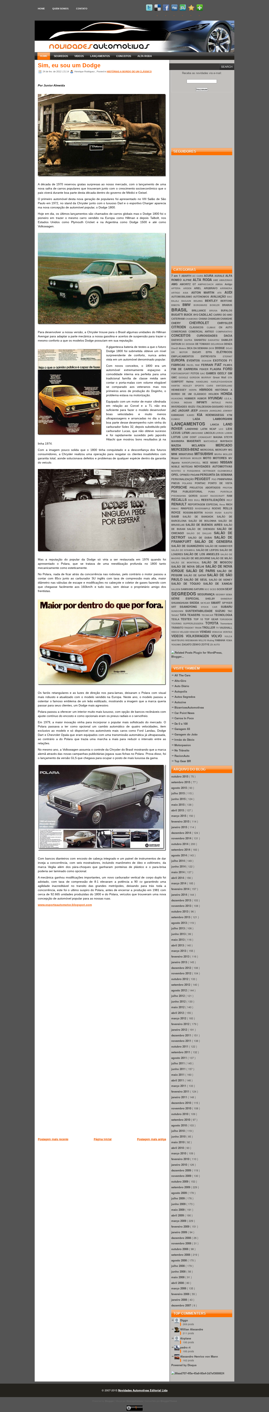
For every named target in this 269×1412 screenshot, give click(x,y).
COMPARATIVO (224, 331)
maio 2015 (178, 805)
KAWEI (192, 415)
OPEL (175, 475)
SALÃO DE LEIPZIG (208, 550)
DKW (212, 348)
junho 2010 (178, 1136)
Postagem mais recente (53, 1139)
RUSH (219, 512)
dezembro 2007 (181, 1305)
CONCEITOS (123, 56)
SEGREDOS (61, 56)
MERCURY (221, 450)
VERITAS (227, 631)
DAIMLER (226, 340)
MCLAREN (204, 445)
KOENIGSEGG (216, 415)
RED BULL (194, 500)
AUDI (228, 292)
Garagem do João (186, 734)
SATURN (199, 589)
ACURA (209, 276)
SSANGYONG (190, 607)
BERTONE (226, 301)
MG (230, 450)
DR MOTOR (181, 352)
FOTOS (195, 373)
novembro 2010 (181, 1108)
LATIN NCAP (209, 429)
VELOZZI (184, 631)
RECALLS (179, 499)
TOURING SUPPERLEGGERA (188, 623)
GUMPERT (178, 381)
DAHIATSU (201, 340)
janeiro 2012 (179, 1030)
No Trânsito (181, 750)
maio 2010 (178, 1142)
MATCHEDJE (212, 441)
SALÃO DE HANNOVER (218, 546)
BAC (229, 296)
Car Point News (184, 713)
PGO (214, 479)
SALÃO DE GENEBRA (213, 541)
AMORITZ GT (189, 284)
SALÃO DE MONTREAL (186, 562)
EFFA (211, 352)
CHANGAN (214, 319)
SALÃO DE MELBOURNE (196, 558)
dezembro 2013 (181, 900)
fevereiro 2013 (180, 956)
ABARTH (186, 276)
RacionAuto (182, 756)
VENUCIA (217, 631)
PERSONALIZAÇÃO (183, 479)
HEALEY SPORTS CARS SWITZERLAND (207, 385)
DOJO (229, 348)
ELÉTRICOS (224, 352)
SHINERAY (226, 598)
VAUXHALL (225, 627)
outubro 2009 (180, 1181)
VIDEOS (79, 56)
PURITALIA (226, 491)
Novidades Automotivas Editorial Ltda (142, 1390)
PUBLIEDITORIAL (195, 491)
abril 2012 (178, 1013)
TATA (183, 615)
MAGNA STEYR (222, 437)
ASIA (187, 292)
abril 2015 (178, 810)
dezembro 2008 (181, 1238)
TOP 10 (199, 619)
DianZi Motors (179, 348)
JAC (174, 410)
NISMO (215, 462)
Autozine (180, 702)
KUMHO (182, 419)
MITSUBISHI (204, 453)
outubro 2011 (180, 1046)
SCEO (213, 589)
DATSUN (176, 344)
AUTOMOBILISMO (182, 296)
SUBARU (226, 607)
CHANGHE (226, 319)
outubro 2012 (180, 979)
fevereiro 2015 (180, 821)
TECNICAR (208, 615)
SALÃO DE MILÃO (221, 558)
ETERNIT (227, 356)
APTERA (177, 288)
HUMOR (202, 398)
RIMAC (176, 508)
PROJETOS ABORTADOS (206, 487)
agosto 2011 (179, 1058)
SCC (207, 589)
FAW (198, 365)
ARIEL (199, 288)
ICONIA (177, 402)
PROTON (227, 487)
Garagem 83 (182, 729)
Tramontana (226, 623)
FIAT (219, 364)
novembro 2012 (181, 973)
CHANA (203, 319)
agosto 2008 (179, 1260)
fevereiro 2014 (180, 889)
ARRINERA (226, 288)
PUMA (214, 491)
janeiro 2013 (179, 962)
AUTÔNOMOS (201, 296)
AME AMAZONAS (222, 280)
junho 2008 (178, 1271)
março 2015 (179, 816)
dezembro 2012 (181, 968)
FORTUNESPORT (181, 373)
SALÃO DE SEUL (196, 579)
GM (230, 373)
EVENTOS (194, 360)
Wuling (211, 640)
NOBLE (176, 466)
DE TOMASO (203, 344)
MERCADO (224, 445)
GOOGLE (184, 377)
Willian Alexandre (191, 1329)
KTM (229, 415)
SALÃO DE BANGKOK (200, 516)
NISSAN (226, 462)
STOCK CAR (211, 606)
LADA (203, 419)
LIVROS (220, 432)
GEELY (222, 373)
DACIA (228, 336)
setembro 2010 (181, 1120)
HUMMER (191, 398)
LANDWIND (192, 429)
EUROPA (179, 360)
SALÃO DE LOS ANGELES (202, 554)
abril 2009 (178, 1215)
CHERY (180, 323)
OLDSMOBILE (225, 470)
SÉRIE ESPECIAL (188, 598)
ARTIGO (177, 292)
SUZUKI (221, 611)
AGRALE (219, 276)
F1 (230, 360)
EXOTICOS (221, 360)
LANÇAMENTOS (100, 56)
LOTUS (176, 437)
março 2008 (179, 1288)
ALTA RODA (144, 56)
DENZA (228, 344)
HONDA (226, 393)
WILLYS (202, 640)
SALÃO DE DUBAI (201, 537)
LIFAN (186, 433)
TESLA (176, 619)
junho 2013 (178, 934)
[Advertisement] (114, 1163)
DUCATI (199, 352)
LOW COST (190, 437)
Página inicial (103, 1139)
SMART (216, 603)
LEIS (229, 429)
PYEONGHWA (180, 495)
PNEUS (176, 483)
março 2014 (179, 883)
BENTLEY (212, 301)
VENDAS (206, 632)
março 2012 (179, 1018)
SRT (175, 607)
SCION (221, 589)
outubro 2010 (180, 1114)
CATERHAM (178, 319)
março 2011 (179, 1086)
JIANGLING (216, 410)
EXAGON (207, 360)
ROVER (210, 512)
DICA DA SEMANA (198, 348)
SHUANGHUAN (180, 603)
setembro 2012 (181, 985)
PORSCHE (180, 487)
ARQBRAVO (212, 288)
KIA (201, 414)
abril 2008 (178, 1283)
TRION (198, 627)
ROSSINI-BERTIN (194, 512)
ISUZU (192, 406)
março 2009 (179, 1221)
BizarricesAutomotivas (189, 707)
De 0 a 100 (181, 724)
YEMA (229, 640)
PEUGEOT (203, 478)
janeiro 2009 (179, 1232)
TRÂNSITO (177, 627)
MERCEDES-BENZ (185, 449)
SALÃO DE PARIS (201, 570)
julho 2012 (178, 996)
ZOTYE (205, 644)
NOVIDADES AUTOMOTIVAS (213, 466)
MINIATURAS (187, 454)
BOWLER (216, 305)
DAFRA (189, 340)
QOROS (194, 496)
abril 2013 (178, 945)
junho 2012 (178, 1001)
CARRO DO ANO (222, 315)
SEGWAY (221, 594)
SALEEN (176, 589)
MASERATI (195, 441)
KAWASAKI (179, 415)
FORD (227, 368)
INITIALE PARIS (222, 402)
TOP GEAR (212, 619)
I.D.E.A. (228, 398)
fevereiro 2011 (180, 1091)
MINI (175, 454)
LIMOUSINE (197, 432)
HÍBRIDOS (207, 390)
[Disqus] (102, 970)
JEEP (195, 410)
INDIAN (190, 402)
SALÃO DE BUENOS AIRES (205, 525)
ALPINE (188, 280)
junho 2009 (178, 1204)
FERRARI (208, 365)
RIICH (229, 504)
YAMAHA (220, 640)
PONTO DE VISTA (220, 483)
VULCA (228, 636)
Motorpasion (182, 745)
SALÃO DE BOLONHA (203, 521)
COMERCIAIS (180, 331)
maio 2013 (178, 940)
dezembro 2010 (181, 1103)
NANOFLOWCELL (192, 462)
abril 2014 (178, 878)
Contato (81, 8)
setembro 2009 (181, 1187)
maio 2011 (178, 1075)
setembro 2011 (181, 1052)
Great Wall (220, 377)
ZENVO (196, 644)
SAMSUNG (187, 589)
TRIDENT (189, 627)
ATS (220, 292)
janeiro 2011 (179, 1097)
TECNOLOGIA (223, 615)
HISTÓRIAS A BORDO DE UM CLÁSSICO (129, 71)
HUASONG (178, 398)
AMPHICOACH (206, 284)
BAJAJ (176, 300)
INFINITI (204, 402)
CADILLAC (206, 315)
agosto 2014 (179, 855)
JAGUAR (184, 410)
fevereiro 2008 (180, 1294)
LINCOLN (210, 433)
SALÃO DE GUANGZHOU (188, 546)
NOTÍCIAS (187, 466)
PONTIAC (201, 483)
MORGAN (186, 458)
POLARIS (188, 483)
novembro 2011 (181, 1041)
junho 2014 (178, 866)
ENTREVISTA (212, 356)
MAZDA (181, 445)
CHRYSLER (224, 323)
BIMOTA (176, 305)
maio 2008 (178, 1277)
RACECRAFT (218, 495)
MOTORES (220, 458)
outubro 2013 (180, 911)
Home (41, 8)
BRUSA (215, 310)
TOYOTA (212, 623)
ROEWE (217, 508)
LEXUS (176, 433)
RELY (229, 500)
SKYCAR (205, 602)
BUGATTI (177, 315)
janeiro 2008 (179, 1300)
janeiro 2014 (179, 895)
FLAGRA (216, 369)
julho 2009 (178, 1198)
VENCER (194, 631)
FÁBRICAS (179, 365)
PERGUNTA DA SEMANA (216, 475)
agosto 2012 (179, 990)
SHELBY (213, 598)
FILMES (227, 365)
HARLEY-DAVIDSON (221, 381)
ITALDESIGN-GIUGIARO (210, 406)
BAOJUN (187, 300)
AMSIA (220, 284)
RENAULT (179, 504)
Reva (222, 504)
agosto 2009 (179, 1193)
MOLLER (227, 454)
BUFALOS (226, 310)
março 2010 (179, 1153)
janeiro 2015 (179, 827)
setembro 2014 (181, 850)
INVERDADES (179, 406)
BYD (196, 315)
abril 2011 (178, 1080)
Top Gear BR (182, 761)
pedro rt (185, 1347)
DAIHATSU (214, 340)
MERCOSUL (207, 450)
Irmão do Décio (184, 740)
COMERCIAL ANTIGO (202, 331)
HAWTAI (177, 385)
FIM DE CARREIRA (185, 369)
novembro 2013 (181, 906)
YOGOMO (176, 644)
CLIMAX (213, 327)
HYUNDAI (216, 398)
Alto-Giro (180, 681)
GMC (175, 377)
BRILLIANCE (200, 310)
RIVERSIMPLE (203, 508)
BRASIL (181, 310)
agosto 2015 (179, 788)
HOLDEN (214, 394)
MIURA (218, 454)
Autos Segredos (184, 697)
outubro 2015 (180, 776)
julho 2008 (178, 1266)
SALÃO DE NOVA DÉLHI (188, 566)
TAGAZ (175, 615)
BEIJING (199, 300)
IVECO (228, 406)
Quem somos (60, 8)
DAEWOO (177, 340)
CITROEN (180, 327)
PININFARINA (224, 479)
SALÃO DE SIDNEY (220, 579)
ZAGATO (187, 644)
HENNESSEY (180, 390)
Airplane (185, 1338)
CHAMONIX (191, 318)
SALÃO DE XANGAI (217, 583)
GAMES (211, 373)
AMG (175, 284)
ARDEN (188, 288)
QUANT (205, 495)
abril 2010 (178, 1148)
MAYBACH (226, 441)
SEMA (229, 594)
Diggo (184, 1320)
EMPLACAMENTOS (186, 356)
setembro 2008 (181, 1255)
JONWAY (227, 410)
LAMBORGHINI (222, 419)
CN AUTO (225, 327)
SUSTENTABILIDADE (200, 611)
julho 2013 (178, 928)
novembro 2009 (181, 1176)
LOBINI (228, 432)
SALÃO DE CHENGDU (202, 529)
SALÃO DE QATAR (195, 575)
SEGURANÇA (206, 594)
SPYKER (227, 603)
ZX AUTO (215, 644)
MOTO (208, 458)
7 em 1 (176, 276)
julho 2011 (178, 1063)
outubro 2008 (180, 1249)
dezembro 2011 (181, 1035)
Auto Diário (181, 686)
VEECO (175, 631)
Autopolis (180, 691)
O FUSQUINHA (193, 470)
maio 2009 (178, 1210)
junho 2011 (178, 1069)
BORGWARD (202, 305)
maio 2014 (178, 872)
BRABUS (227, 305)
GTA (230, 377)
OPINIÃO (185, 475)
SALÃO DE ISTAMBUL (183, 550)
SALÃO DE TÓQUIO (187, 583)
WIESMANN (191, 640)
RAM (229, 496)
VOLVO (217, 635)
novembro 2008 (181, 1243)
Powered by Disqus (183, 1365)
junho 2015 (178, 799)
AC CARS (198, 275)
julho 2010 (178, 1131)
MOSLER (197, 458)
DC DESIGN (188, 344)
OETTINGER (210, 470)
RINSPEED (188, 508)
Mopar (175, 458)
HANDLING (203, 381)
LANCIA (216, 424)
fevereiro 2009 (180, 1226)
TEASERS (194, 615)
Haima (191, 381)
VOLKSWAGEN (198, 635)
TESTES (187, 619)
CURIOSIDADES (210, 336)
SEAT (228, 589)
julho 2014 (178, 861)
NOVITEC (177, 470)
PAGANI (195, 475)
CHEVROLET (203, 322)
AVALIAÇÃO (218, 296)
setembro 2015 (181, 782)
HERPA (194, 389)
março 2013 (179, 951)
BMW (187, 304)
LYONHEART (205, 437)
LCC (222, 428)
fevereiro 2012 (180, 1024)
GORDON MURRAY (201, 377)
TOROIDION (226, 619)
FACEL (191, 365)
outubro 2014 (180, 844)
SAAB (177, 516)
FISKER (204, 369)
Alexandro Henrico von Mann (199, 1356)
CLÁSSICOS (198, 327)
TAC (230, 611)
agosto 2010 (179, 1125)
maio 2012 (178, 1007)
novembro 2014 (181, 838)
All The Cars (182, 675)
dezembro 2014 (181, 833)
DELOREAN (217, 344)
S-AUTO (228, 512)
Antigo (228, 284)
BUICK (188, 315)
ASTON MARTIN (204, 292)
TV (217, 627)
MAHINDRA (179, 441)
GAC (203, 373)
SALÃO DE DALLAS (200, 533)
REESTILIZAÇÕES (214, 500)
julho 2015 (178, 793)
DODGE (220, 348)
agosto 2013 (179, 923)
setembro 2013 (181, 917)
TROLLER (209, 627)
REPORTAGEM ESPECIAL (203, 504)
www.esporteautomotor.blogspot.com (65, 904)
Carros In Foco (184, 718)
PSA (177, 491)
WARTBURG (178, 640)
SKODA (195, 603)
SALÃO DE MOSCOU (217, 562)
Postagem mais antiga (151, 1139)
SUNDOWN (178, 611)
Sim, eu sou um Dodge (69, 65)
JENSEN (204, 410)
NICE (206, 462)
